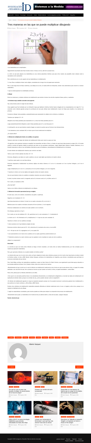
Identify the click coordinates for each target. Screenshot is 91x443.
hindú (39, 337)
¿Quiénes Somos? (60, 439)
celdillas (11, 337)
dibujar (25, 337)
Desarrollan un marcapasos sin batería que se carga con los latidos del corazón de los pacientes (71, 391)
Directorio (68, 439)
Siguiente (79, 367)
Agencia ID (10, 15)
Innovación (29, 15)
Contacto (80, 439)
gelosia (32, 337)
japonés (45, 337)
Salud (35, 15)
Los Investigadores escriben (54, 15)
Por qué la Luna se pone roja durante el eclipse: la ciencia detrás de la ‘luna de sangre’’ (19, 391)
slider (41, 416)
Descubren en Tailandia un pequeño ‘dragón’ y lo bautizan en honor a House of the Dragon (71, 421)
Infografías (72, 15)
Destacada (35, 28)
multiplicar (65, 337)
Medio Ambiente (42, 15)
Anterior (12, 367)
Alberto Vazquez (12, 28)
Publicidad (74, 439)
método (58, 337)
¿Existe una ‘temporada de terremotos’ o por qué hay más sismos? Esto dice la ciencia (44, 421)
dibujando (18, 337)
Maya (52, 337)
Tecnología (23, 15)
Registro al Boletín (69, 440)
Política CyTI (65, 15)
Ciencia (17, 15)
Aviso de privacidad (79, 440)
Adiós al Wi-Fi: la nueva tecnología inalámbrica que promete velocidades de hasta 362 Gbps (19, 421)
